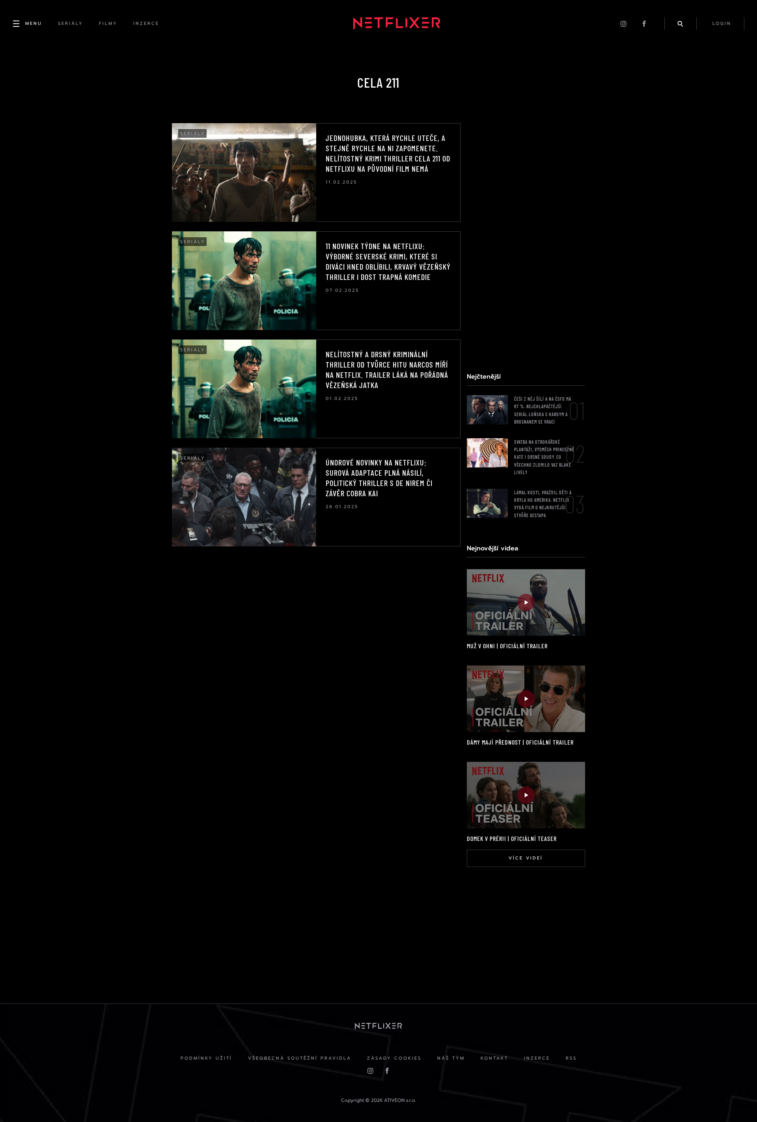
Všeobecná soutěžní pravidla (299, 1058)
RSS (571, 1058)
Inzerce (537, 1058)
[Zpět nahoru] (735, 1100)
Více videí (526, 858)
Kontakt (494, 1058)
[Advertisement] (526, 241)
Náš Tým (451, 1058)
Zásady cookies (394, 1058)
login (721, 23)
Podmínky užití (206, 1058)
